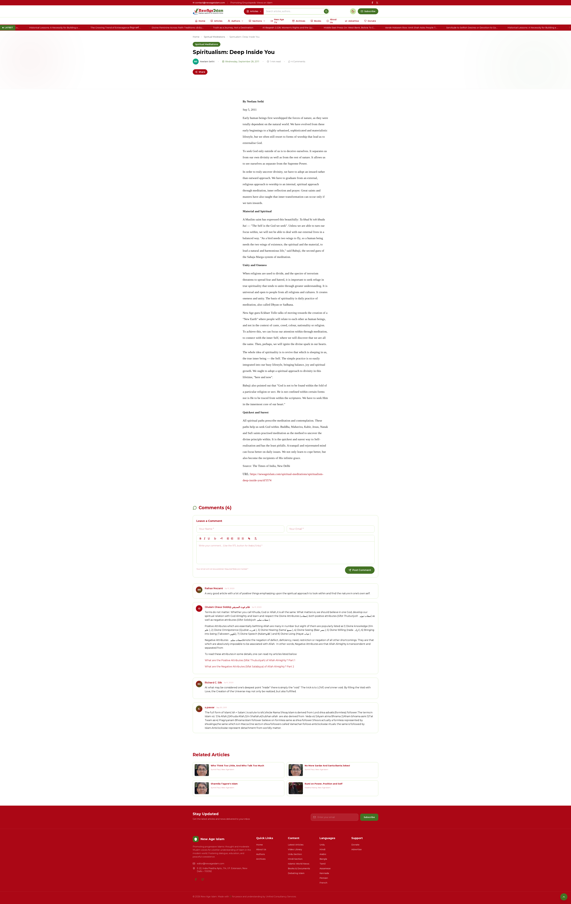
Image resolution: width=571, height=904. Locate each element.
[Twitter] (203, 879)
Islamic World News (298, 863)
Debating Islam (296, 873)
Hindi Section (295, 859)
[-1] (228, 538)
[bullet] (243, 538)
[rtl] (221, 538)
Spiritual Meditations (214, 37)
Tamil (322, 863)
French (323, 882)
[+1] (232, 538)
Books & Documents (299, 868)
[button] (215, 538)
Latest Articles (295, 844)
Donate (355, 844)
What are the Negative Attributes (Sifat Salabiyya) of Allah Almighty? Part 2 (249, 666)
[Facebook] (196, 879)
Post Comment (361, 570)
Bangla (323, 859)
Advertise (356, 849)
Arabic (323, 854)
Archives (261, 859)
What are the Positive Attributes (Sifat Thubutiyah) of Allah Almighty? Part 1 (250, 660)
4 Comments (298, 61)
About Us (261, 849)
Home (196, 37)
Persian (324, 878)
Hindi (322, 849)
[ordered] (238, 538)
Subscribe (369, 817)
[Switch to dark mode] (353, 11)
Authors (260, 854)
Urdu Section (295, 854)
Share (202, 72)
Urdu (322, 844)
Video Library (295, 849)
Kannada (324, 873)
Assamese (325, 868)
